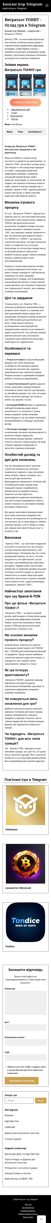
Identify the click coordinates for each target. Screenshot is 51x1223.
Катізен (27, 1173)
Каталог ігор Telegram (22, 4)
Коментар (10, 988)
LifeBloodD (10, 1127)
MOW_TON (27, 1178)
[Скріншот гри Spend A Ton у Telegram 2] (39, 95)
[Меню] (47, 6)
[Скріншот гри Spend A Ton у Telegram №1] (25, 95)
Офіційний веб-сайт (20, 109)
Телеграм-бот (16, 115)
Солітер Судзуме (13, 1138)
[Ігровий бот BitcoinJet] (25, 864)
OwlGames (11, 829)
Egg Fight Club (12, 1121)
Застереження (28, 1207)
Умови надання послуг (28, 1213)
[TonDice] (25, 922)
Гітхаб (14, 112)
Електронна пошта (15, 1037)
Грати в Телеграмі (25, 102)
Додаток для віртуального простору (22, 1132)
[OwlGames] (25, 805)
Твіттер (14, 119)
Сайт (7, 1052)
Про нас (28, 1204)
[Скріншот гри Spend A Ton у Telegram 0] (11, 95)
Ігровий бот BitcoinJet (18, 888)
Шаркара (9, 1115)
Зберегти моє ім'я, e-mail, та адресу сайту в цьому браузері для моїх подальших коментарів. (26, 1069)
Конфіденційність (28, 1210)
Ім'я (7, 1022)
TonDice (10, 946)
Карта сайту (28, 1217)
